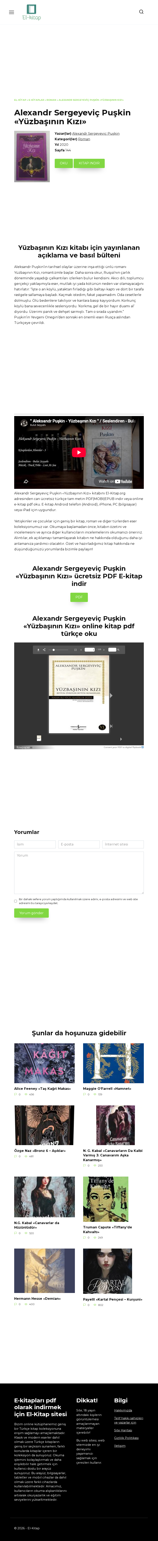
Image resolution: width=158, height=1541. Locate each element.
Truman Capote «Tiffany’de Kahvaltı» (107, 1229)
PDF (79, 597)
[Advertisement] (79, 64)
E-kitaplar (36, 100)
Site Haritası (123, 1430)
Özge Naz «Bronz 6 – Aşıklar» (40, 1151)
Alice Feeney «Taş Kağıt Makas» (42, 1089)
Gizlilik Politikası (126, 1438)
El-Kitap (20, 100)
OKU (64, 163)
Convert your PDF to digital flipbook (123, 747)
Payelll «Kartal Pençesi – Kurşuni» (112, 1299)
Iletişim (119, 1446)
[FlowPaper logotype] (25, 746)
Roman (51, 100)
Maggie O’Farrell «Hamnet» (107, 1089)
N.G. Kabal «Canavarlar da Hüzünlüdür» (36, 1225)
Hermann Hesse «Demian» (37, 1298)
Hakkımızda (123, 1410)
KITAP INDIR (89, 163)
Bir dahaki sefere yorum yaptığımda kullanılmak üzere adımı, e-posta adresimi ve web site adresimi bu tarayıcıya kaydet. (78, 901)
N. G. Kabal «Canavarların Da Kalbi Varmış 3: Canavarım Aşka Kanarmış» (113, 1155)
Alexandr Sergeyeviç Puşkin (96, 134)
